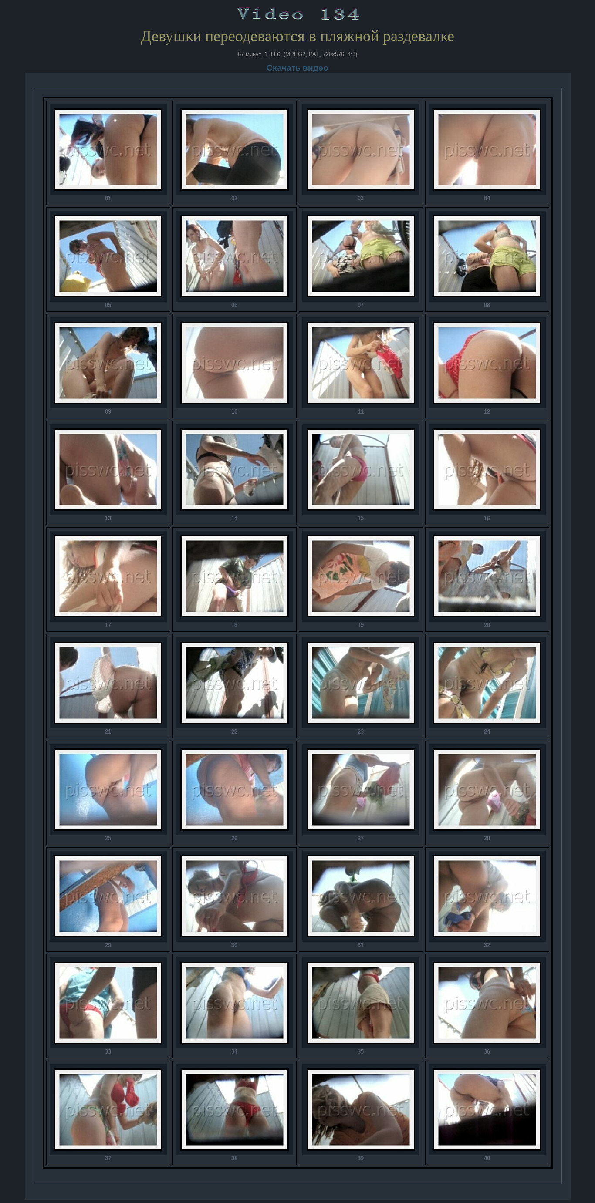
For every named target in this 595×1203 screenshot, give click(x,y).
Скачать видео (297, 67)
